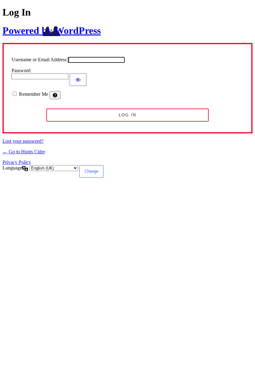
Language (12, 167)
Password (21, 70)
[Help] (55, 95)
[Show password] (78, 79)
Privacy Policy (16, 162)
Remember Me (33, 94)
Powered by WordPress (51, 30)
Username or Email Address (39, 59)
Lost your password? (23, 141)
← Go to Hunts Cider (23, 151)
